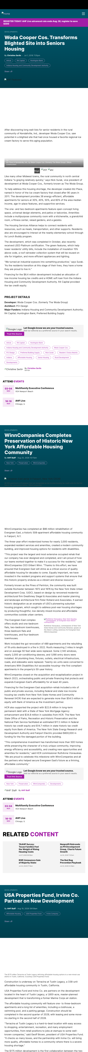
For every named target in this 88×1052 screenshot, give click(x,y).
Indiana (9, 357)
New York (10, 463)
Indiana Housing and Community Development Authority (27, 65)
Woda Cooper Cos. (61, 348)
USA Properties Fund (33, 914)
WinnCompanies (39, 463)
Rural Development (62, 357)
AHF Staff (25, 790)
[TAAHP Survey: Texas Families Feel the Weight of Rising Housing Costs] (10, 849)
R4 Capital (21, 60)
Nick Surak (49, 352)
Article (8, 60)
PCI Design (10, 352)
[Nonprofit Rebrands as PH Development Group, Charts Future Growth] (52, 849)
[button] (83, 14)
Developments (10, 32)
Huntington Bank (36, 60)
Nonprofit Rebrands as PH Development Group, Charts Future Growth (70, 848)
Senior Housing (43, 357)
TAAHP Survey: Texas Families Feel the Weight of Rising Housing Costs (29, 848)
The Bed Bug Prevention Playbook (70, 861)
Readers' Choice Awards (68, 352)
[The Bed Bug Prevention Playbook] (52, 864)
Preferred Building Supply (30, 352)
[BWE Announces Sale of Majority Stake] (10, 864)
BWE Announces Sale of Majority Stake (30, 861)
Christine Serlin (34, 368)
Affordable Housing (25, 357)
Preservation (23, 463)
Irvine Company (52, 914)
